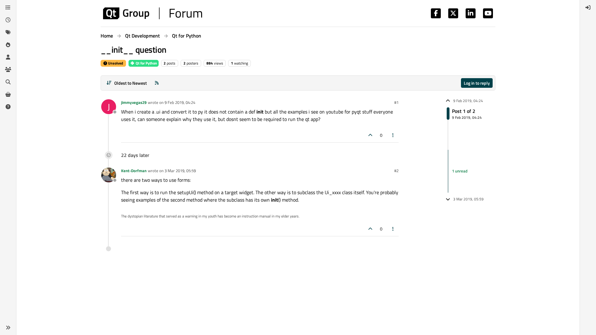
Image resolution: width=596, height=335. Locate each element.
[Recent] (8, 20)
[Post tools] (393, 135)
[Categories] (8, 7)
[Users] (8, 57)
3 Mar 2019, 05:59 (180, 171)
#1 (396, 102)
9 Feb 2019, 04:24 (180, 102)
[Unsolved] (8, 107)
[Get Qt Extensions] (8, 94)
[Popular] (8, 45)
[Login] (588, 7)
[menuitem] (588, 7)
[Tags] (8, 32)
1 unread (459, 171)
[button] (8, 328)
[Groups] (8, 69)
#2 (396, 171)
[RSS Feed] (156, 83)
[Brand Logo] (152, 13)
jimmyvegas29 (134, 102)
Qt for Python (146, 63)
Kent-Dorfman (134, 171)
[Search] (8, 82)
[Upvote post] (370, 135)
